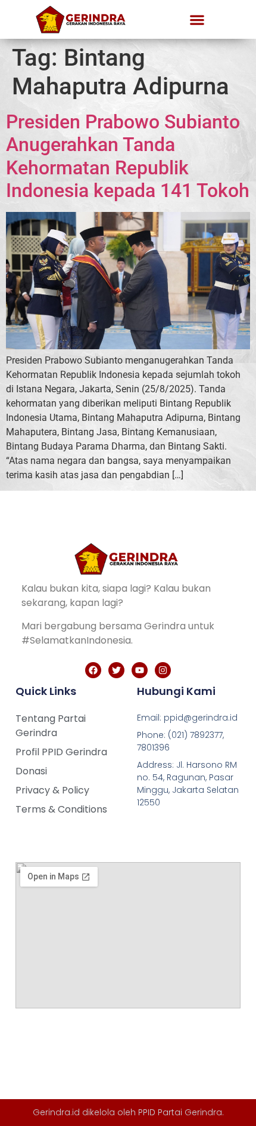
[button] (197, 19)
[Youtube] (140, 670)
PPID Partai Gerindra (180, 1112)
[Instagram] (163, 670)
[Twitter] (116, 670)
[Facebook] (93, 670)
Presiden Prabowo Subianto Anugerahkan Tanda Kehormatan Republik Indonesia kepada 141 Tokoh (127, 156)
